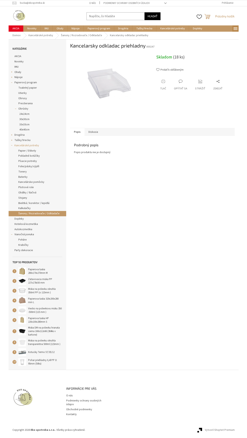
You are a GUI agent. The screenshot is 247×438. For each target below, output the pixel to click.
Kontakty (71, 414)
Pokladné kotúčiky (29, 156)
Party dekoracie (23, 250)
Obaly (17, 72)
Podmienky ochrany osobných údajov (126, 3)
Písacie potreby (27, 161)
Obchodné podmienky (79, 409)
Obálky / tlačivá (27, 193)
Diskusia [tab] (93, 132)
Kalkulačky (24, 208)
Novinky (19, 62)
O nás (92, 3)
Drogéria (19, 135)
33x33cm (24, 125)
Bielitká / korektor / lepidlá (33, 203)
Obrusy (22, 98)
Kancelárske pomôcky (31, 182)
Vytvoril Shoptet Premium (220, 430)
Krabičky (23, 245)
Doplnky (19, 219)
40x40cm (24, 130)
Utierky (22, 93)
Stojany (22, 198)
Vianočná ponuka (24, 234)
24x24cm (24, 114)
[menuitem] (16, 28)
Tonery (22, 172)
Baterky (23, 177)
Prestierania (25, 103)
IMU (16, 67)
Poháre (22, 240)
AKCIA (17, 56)
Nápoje (18, 77)
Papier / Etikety (27, 151)
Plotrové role (26, 187)
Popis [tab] (77, 132)
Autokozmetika (23, 229)
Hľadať (152, 16)
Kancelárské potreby (26, 145)
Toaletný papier (27, 88)
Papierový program (25, 82)
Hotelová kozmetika (26, 224)
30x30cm (24, 119)
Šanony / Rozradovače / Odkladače (39, 213)
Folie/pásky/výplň (28, 166)
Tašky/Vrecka (22, 140)
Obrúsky (23, 109)
